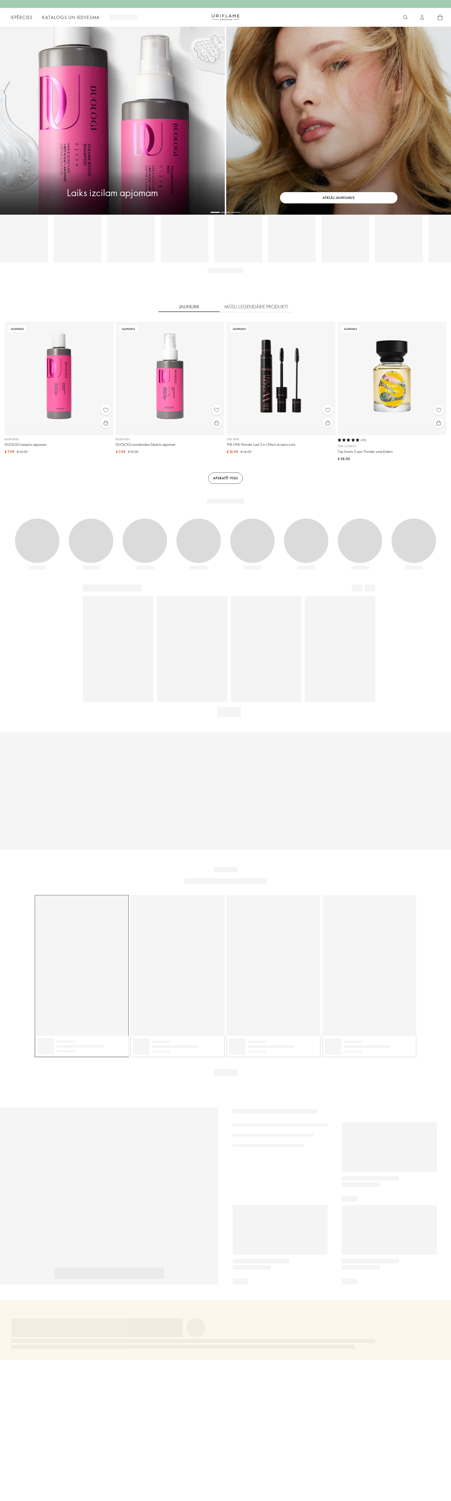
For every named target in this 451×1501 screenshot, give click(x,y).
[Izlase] (106, 410)
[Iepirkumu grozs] (440, 17)
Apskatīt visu (225, 478)
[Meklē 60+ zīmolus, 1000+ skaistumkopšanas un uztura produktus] (405, 17)
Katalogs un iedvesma (71, 17)
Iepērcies (22, 17)
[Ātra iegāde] (106, 423)
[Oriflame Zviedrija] (225, 17)
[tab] (189, 306)
